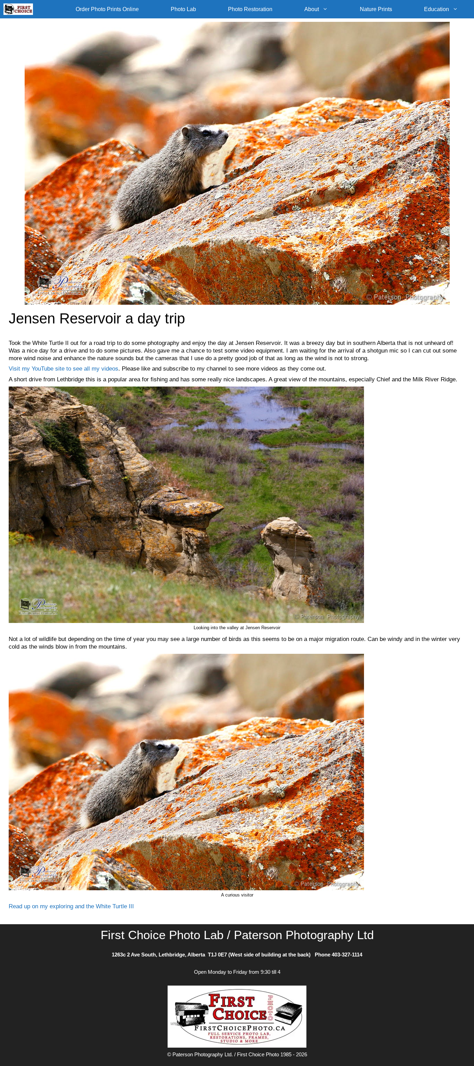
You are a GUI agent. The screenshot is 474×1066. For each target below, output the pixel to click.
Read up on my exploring (41, 906)
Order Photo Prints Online (107, 9)
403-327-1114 (347, 954)
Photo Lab (183, 9)
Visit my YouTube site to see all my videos (63, 368)
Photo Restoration (250, 9)
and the (84, 906)
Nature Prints (376, 9)
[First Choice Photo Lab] (19, 9)
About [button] (311, 9)
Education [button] (436, 9)
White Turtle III (115, 906)
